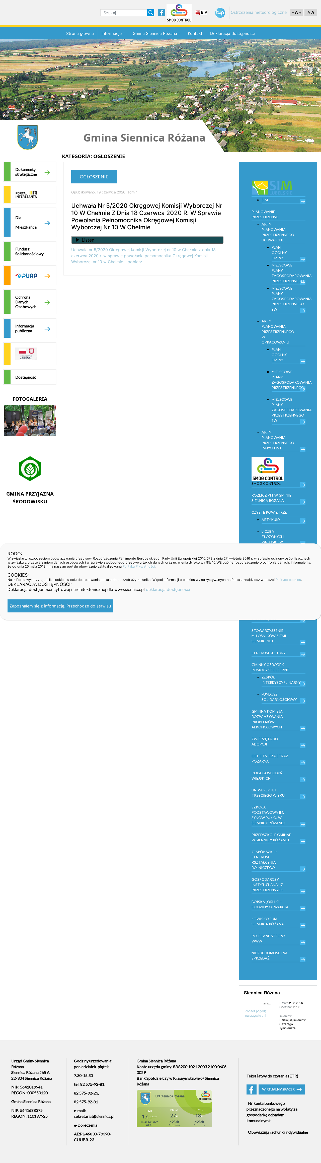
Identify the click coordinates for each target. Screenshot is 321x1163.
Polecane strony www (268, 938)
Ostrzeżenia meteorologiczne (259, 12)
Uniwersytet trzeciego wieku (268, 792)
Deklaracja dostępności (232, 33)
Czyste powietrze (269, 512)
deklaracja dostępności (168, 589)
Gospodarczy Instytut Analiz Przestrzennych (267, 884)
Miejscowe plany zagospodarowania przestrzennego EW (288, 298)
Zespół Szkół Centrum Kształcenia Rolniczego (265, 860)
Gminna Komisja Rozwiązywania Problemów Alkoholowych (267, 719)
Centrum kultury (269, 653)
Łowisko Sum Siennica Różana (268, 921)
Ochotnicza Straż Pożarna (270, 758)
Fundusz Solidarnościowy (29, 251)
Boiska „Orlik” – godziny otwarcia (270, 904)
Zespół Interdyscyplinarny (281, 680)
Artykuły (271, 519)
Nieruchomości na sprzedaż (270, 955)
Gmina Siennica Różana (155, 33)
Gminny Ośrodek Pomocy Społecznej (271, 667)
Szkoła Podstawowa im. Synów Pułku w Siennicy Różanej (268, 815)
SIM (265, 200)
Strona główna (80, 33)
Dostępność (25, 377)
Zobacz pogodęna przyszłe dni (256, 1013)
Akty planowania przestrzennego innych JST (278, 440)
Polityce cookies (288, 579)
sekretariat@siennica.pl (94, 1116)
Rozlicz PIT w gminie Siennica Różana (271, 498)
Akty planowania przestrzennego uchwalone (278, 232)
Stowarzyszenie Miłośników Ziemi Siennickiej (269, 635)
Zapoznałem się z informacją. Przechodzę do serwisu (60, 605)
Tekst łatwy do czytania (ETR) (272, 1075)
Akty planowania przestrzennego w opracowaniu (278, 331)
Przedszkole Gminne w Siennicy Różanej (271, 837)
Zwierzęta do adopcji (265, 741)
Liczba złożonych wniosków (273, 536)
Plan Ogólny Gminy (279, 252)
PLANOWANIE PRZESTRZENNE (265, 214)
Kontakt (195, 33)
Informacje (112, 33)
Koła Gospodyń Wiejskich (267, 775)
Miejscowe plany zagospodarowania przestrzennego (288, 273)
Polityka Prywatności (139, 566)
